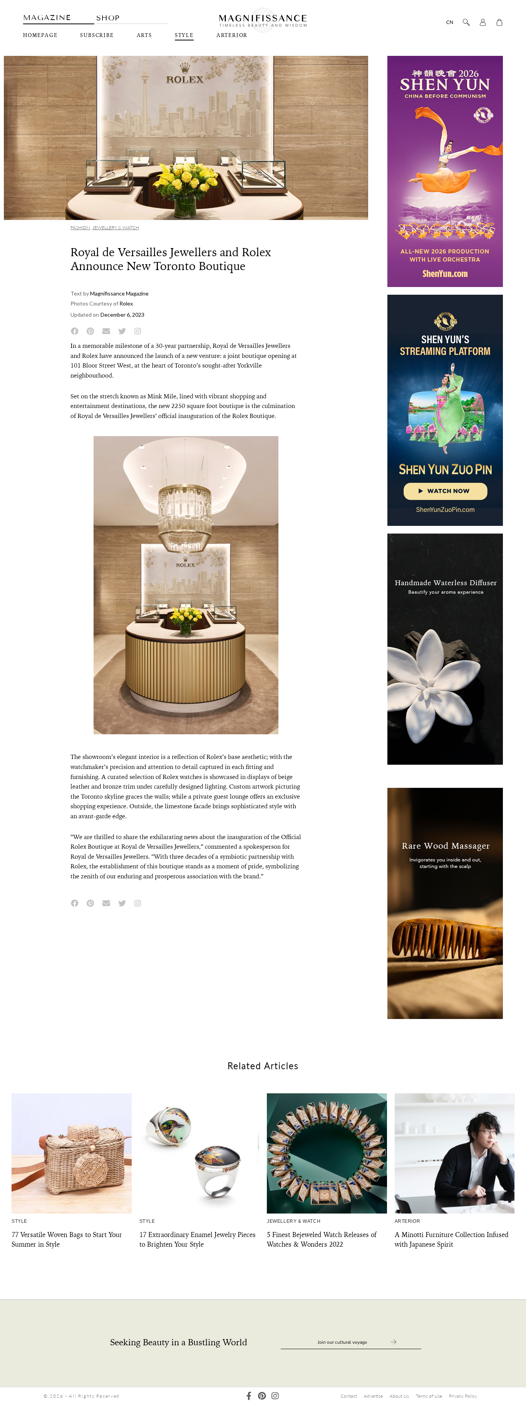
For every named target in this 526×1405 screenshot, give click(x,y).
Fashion (80, 227)
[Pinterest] (262, 1396)
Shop (108, 17)
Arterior (407, 1221)
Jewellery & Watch (115, 227)
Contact (349, 1396)
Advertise (373, 1396)
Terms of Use (429, 1396)
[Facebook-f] (249, 1396)
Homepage (40, 35)
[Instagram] (275, 1396)
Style (184, 35)
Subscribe (97, 35)
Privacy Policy (463, 1396)
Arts (144, 35)
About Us (399, 1396)
